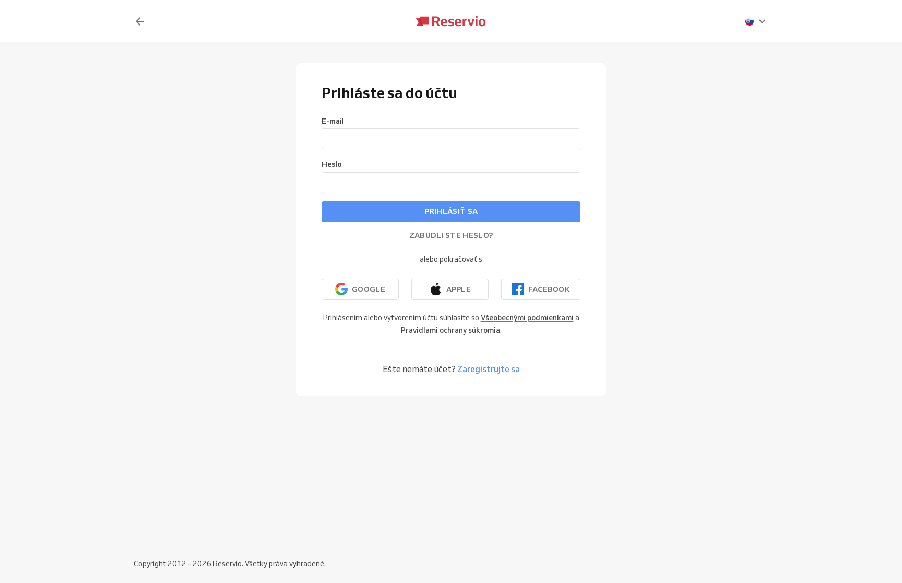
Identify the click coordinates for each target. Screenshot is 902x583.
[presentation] (755, 21)
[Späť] (140, 21)
